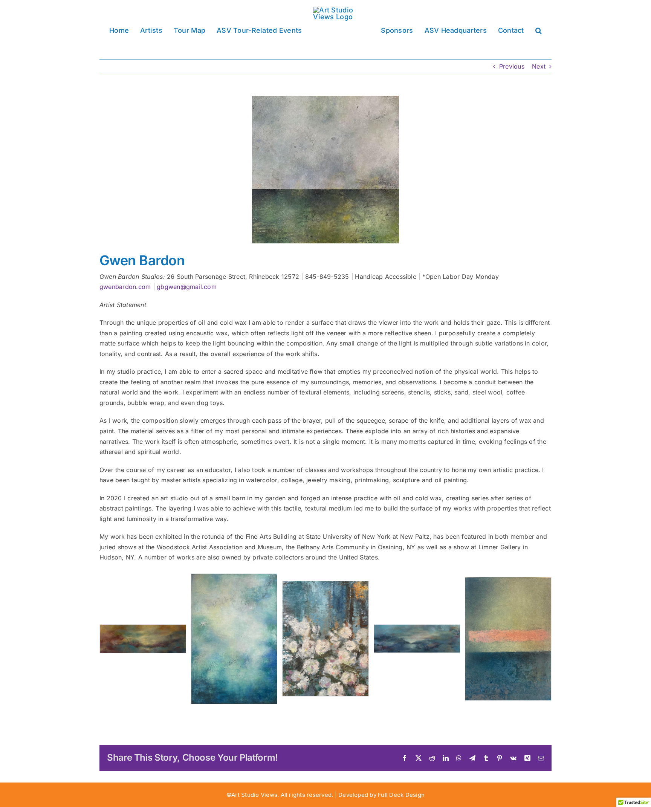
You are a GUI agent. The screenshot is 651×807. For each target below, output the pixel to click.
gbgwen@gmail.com (187, 286)
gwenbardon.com (125, 286)
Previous (511, 66)
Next (539, 66)
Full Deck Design (401, 794)
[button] (526, 29)
